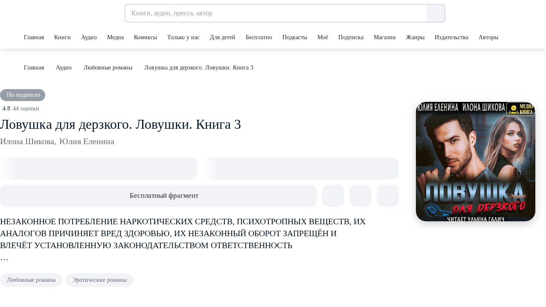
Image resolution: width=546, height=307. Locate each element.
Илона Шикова (28, 141)
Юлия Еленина (86, 141)
